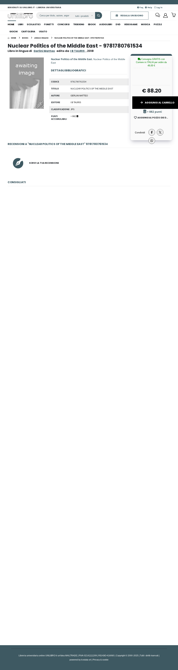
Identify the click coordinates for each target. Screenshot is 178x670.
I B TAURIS (76, 102)
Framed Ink (89, 529)
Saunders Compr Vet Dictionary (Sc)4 (89, 380)
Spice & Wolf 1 (89, 230)
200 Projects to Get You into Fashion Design (88, 604)
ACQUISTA (90, 255)
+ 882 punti (154, 112)
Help (149, 7)
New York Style (88, 455)
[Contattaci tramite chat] (157, 15)
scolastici (33, 24)
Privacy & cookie (100, 659)
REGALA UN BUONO (131, 15)
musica (145, 24)
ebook (92, 24)
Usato (43, 31)
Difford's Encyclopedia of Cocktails (89, 305)
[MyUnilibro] (165, 15)
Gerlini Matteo (44, 51)
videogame (130, 24)
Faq (141, 7)
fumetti (49, 24)
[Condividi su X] (160, 132)
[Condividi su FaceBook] (151, 132)
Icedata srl (86, 659)
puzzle (158, 24)
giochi (13, 31)
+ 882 (73, 116)
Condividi (140, 132)
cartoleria (28, 31)
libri (20, 24)
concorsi (63, 24)
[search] (98, 15)
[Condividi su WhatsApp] (151, 140)
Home (11, 24)
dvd (118, 24)
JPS (72, 109)
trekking (78, 24)
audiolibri (105, 24)
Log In (159, 7)
